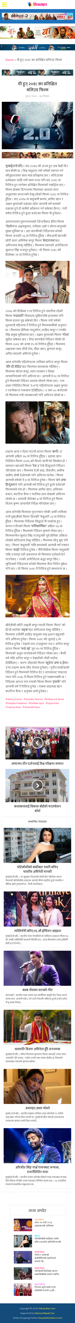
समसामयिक (39, 1220)
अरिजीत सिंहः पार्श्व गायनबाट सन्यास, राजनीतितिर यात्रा (37, 1170)
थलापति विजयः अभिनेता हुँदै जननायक (37, 1049)
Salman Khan (14, 707)
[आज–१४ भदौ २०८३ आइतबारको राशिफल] (24, 1225)
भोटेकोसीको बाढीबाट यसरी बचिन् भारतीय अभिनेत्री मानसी (37, 870)
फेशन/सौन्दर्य (40, 1284)
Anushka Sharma (34, 699)
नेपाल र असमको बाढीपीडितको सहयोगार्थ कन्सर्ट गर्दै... (45, 1258)
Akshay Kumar (14, 699)
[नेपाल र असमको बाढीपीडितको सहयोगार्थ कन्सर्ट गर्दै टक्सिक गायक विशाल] (24, 1257)
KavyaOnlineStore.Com (50, 1318)
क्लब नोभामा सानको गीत (37, 990)
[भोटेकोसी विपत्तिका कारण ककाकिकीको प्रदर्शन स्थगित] (24, 1273)
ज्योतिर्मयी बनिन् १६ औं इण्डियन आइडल (37, 931)
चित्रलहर (46, 96)
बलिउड (37, 1236)
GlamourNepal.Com (44, 1313)
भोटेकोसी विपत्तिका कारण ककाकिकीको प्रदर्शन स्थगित (47, 1272)
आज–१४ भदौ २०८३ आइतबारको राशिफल (44, 1224)
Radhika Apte (37, 703)
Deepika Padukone (17, 703)
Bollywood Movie (55, 699)
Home (9, 60)
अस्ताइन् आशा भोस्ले (37, 1108)
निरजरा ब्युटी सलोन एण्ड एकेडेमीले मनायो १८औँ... (45, 1289)
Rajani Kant (53, 703)
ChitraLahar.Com (46, 1308)
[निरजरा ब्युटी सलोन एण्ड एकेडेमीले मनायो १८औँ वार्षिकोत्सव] (24, 1289)
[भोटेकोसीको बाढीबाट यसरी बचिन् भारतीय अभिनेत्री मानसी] (24, 1241)
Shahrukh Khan (32, 707)
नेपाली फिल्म (39, 1252)
